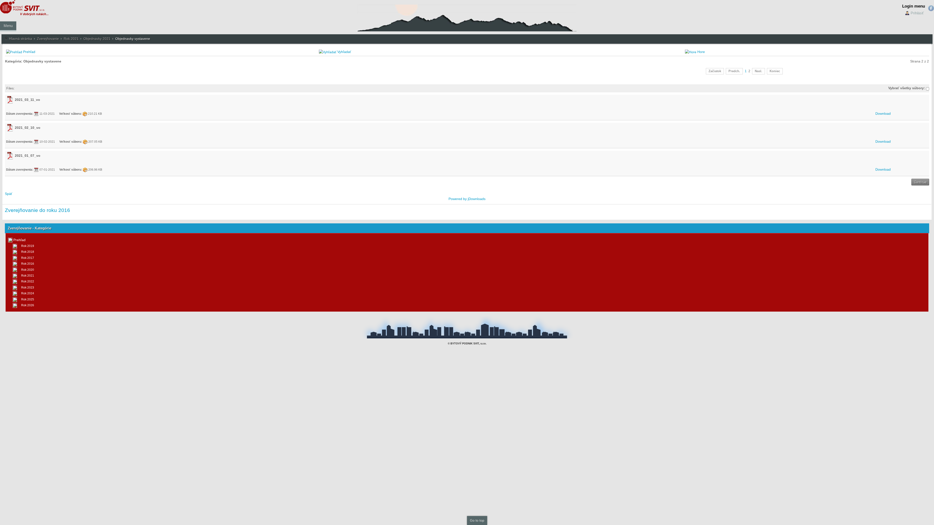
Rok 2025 (27, 299)
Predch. (734, 71)
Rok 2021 (71, 39)
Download (883, 113)
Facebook (931, 8)
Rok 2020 (27, 269)
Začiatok (715, 71)
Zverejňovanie (48, 39)
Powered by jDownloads (467, 199)
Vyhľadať (344, 52)
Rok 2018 (27, 252)
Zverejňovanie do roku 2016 (37, 210)
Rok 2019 (27, 246)
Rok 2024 (27, 293)
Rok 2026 (27, 305)
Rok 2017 (27, 258)
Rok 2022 (27, 281)
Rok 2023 (27, 287)
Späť (8, 194)
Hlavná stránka (20, 39)
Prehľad (29, 52)
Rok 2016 (27, 263)
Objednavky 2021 (96, 39)
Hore (701, 52)
